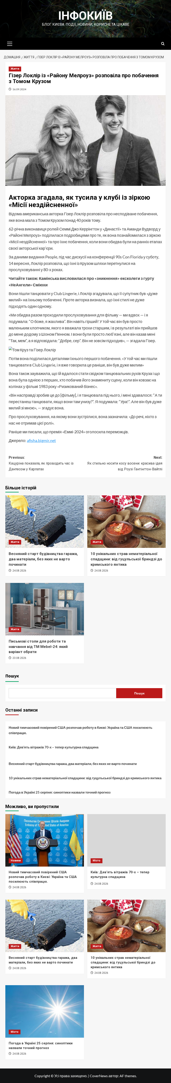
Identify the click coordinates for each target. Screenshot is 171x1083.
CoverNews (99, 1076)
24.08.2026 (19, 570)
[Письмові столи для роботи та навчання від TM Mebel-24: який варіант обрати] (44, 609)
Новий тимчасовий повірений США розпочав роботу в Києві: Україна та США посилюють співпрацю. (80, 730)
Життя (15, 68)
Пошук (12, 676)
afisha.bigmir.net (41, 440)
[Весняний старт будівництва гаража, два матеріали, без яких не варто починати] (44, 521)
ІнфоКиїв (85, 16)
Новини (16, 860)
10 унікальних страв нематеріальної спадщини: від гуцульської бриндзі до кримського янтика (126, 559)
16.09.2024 (19, 89)
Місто (96, 860)
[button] (9, 43)
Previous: (41, 463)
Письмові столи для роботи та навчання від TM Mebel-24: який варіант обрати (38, 646)
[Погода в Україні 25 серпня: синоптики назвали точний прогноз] (44, 1011)
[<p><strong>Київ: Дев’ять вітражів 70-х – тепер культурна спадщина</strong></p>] (126, 840)
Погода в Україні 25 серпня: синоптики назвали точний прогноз (59, 792)
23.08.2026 (19, 658)
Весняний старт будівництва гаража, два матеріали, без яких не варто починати (43, 559)
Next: (124, 463)
